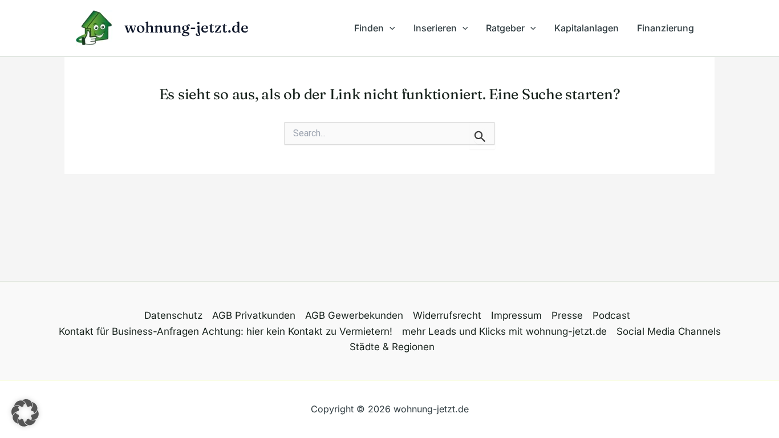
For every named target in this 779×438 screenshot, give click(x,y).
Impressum (516, 315)
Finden (369, 28)
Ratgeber (505, 28)
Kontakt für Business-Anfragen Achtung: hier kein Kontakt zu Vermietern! (225, 331)
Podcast (611, 315)
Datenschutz (173, 315)
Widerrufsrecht (447, 315)
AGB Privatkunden (253, 315)
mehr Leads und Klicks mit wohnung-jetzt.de (504, 331)
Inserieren (435, 28)
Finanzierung (665, 28)
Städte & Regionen (392, 346)
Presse (567, 315)
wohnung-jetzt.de (186, 27)
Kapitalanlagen (586, 28)
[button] (389, 28)
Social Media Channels (668, 331)
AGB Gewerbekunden (354, 315)
